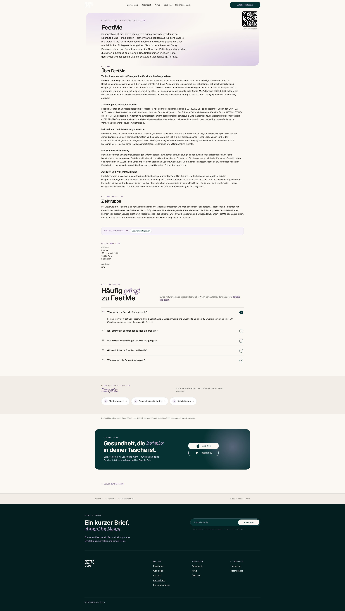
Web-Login (158, 571)
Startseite (107, 20)
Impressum (235, 566)
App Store (206, 446)
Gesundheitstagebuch (141, 231)
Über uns (168, 5)
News (157, 5)
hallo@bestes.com (189, 418)
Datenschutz (236, 571)
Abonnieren (249, 522)
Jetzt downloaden (245, 5)
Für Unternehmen (182, 5)
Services (132, 20)
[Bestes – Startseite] (89, 5)
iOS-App (157, 575)
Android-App (159, 580)
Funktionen (158, 566)
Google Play (206, 453)
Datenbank (146, 5)
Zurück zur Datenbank (114, 484)
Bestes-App (132, 5)
